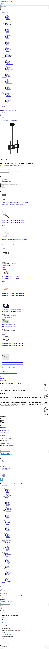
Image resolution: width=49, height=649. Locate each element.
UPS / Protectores (8, 100)
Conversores (8, 30)
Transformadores (8, 105)
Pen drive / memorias (9, 83)
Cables (7, 15)
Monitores (7, 566)
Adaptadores (8, 82)
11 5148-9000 (7, 443)
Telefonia (7, 65)
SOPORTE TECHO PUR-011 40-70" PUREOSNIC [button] (8, 110)
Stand (7, 22)
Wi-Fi (7, 79)
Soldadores (7, 101)
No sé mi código (2, 590)
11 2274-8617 (7, 438)
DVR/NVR (8, 61)
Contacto (3, 476)
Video (7, 34)
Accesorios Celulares (9, 69)
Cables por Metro (8, 43)
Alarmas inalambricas (9, 64)
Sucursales (4, 475)
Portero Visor (8, 63)
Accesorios (7, 18)
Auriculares (8, 28)
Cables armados (8, 89)
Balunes (7, 60)
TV (6, 13)
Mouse (7, 80)
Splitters (7, 38)
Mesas (7, 21)
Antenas (7, 489)
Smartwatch (8, 91)
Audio (7, 23)
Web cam (7, 85)
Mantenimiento (8, 98)
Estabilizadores (8, 572)
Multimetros (8, 97)
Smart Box (7, 515)
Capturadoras (8, 40)
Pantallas (7, 52)
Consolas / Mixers (9, 33)
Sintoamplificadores (9, 55)
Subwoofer (7, 527)
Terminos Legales (5, 469)
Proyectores (8, 46)
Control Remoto (8, 495)
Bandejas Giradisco (9, 56)
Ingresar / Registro (3, 599)
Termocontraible (8, 96)
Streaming (3, 582)
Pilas (7, 102)
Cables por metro (8, 87)
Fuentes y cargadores (9, 104)
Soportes (7, 45)
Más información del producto (10, 165)
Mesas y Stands (8, 20)
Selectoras (7, 17)
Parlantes (7, 47)
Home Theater (8, 50)
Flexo (7, 99)
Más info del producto (18, 165)
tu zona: (1, 4)
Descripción (4, 112)
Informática (4, 77)
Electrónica (4, 92)
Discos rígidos (8, 559)
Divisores (7, 16)
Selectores (7, 560)
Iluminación (8, 103)
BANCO (1, 645)
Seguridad (3, 57)
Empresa (3, 474)
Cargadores (8, 68)
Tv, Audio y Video (5, 12)
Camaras (7, 534)
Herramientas (8, 19)
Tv (6, 521)
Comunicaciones (8, 72)
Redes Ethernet (8, 78)
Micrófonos (8, 501)
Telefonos (7, 547)
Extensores (7, 32)
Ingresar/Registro (4, 485)
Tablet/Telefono (8, 49)
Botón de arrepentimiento (6, 468)
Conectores (8, 14)
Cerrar (45, 411)
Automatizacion (8, 54)
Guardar (10, 589)
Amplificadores (8, 27)
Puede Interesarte (4, 113)
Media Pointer (8, 86)
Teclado (7, 81)
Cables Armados (8, 24)
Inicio (3, 117)
